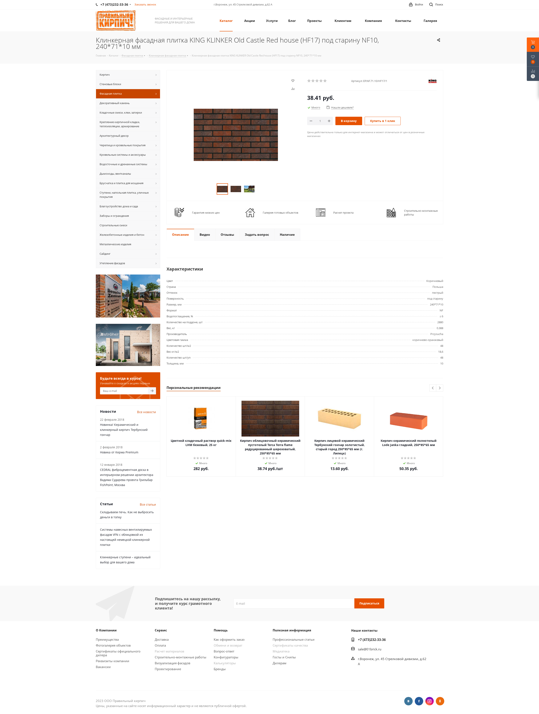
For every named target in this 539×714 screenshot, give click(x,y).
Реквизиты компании (112, 661)
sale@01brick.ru (369, 649)
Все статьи (148, 504)
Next (439, 388)
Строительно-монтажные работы (180, 657)
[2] (313, 81)
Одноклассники (440, 701)
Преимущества (107, 639)
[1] (309, 81)
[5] (325, 81)
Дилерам (279, 663)
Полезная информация (292, 630)
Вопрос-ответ (224, 651)
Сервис (161, 630)
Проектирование (168, 669)
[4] (321, 81)
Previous (433, 388)
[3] (317, 81)
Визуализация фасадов (172, 663)
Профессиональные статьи (294, 639)
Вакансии (103, 667)
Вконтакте (408, 701)
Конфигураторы (226, 657)
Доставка (162, 639)
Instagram (429, 701)
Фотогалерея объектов (113, 645)
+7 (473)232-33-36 (372, 639)
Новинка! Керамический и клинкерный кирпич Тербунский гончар (124, 430)
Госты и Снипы (284, 657)
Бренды (220, 669)
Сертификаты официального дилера (118, 653)
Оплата (160, 645)
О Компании (106, 630)
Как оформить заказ (229, 639)
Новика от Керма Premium (119, 452)
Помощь (221, 630)
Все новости (146, 412)
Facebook (419, 701)
